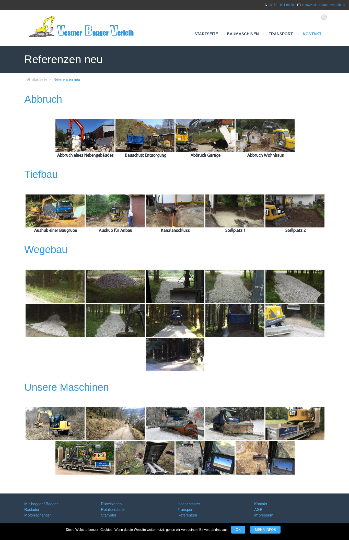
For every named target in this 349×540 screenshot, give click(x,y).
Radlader (31, 509)
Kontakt (312, 34)
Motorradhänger (37, 515)
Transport (281, 34)
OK (238, 530)
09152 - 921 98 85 (281, 5)
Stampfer (108, 515)
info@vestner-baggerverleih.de (323, 5)
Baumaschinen (243, 34)
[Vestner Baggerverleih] (81, 26)
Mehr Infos (265, 530)
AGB (258, 509)
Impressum (263, 515)
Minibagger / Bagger (41, 504)
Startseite (206, 34)
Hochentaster (189, 504)
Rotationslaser (113, 509)
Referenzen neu (66, 79)
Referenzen (187, 515)
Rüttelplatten (111, 504)
